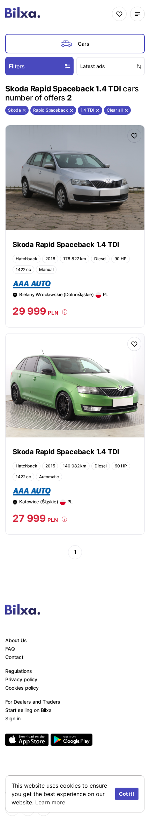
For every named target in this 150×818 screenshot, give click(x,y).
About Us (16, 640)
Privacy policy (21, 679)
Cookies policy (22, 688)
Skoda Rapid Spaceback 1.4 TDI (66, 244)
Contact (14, 657)
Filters (17, 66)
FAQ (10, 649)
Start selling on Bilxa (28, 710)
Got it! (126, 794)
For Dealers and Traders (32, 702)
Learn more (50, 802)
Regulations (18, 671)
